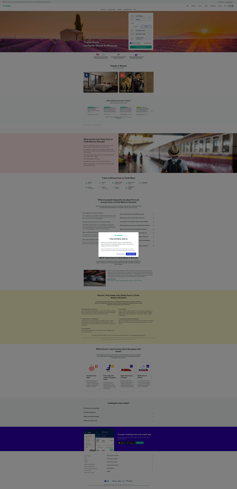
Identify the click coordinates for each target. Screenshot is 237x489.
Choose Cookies (120, 254)
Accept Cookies (131, 254)
